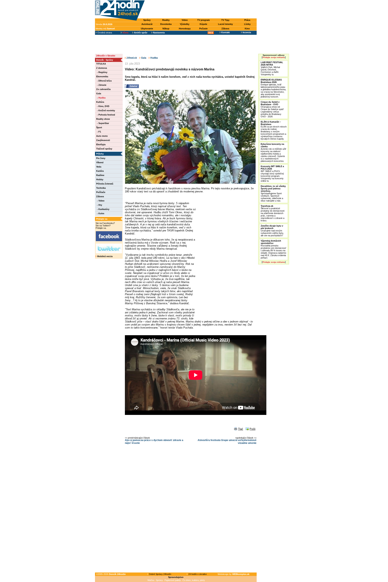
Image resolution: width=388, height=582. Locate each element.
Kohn (101, 213)
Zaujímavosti (103, 140)
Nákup (165, 28)
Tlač (240, 428)
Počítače (100, 192)
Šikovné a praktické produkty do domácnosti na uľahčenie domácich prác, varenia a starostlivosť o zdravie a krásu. (272, 213)
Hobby (99, 179)
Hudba (101, 97)
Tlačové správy (104, 148)
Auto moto (102, 136)
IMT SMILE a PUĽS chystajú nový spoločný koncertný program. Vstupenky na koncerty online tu (272, 173)
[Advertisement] (201, 9)
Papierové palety (172, 580)
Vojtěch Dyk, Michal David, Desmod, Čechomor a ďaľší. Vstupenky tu (272, 68)
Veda (98, 166)
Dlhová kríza (105, 81)
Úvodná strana (104, 32)
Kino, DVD (103, 106)
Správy (147, 20)
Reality (166, 20)
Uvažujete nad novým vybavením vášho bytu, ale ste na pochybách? (272, 231)
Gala (98, 93)
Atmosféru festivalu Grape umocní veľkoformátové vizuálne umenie (227, 441)
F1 (99, 131)
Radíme (100, 175)
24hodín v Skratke (105, 55)
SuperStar (103, 123)
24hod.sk (131, 57)
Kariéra (100, 171)
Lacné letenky (225, 24)
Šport (99, 127)
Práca (247, 20)
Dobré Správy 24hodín (159, 574)
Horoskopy (185, 28)
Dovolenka (166, 24)
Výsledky (184, 24)
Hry (100, 205)
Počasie (203, 28)
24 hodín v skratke (197, 574)
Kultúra (100, 102)
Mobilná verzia (105, 256)
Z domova (101, 68)
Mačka (151, 580)
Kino (247, 28)
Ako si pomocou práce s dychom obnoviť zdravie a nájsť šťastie (154, 441)
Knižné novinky (106, 110)
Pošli (252, 428)
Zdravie (102, 85)
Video (185, 20)
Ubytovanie (147, 28)
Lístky (247, 24)
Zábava (225, 28)
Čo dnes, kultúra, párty (193, 580)
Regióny (102, 72)
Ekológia (100, 144)
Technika (101, 188)
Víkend (99, 162)
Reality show (103, 119)
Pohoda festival (106, 114)
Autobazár (147, 24)
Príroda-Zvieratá (104, 183)
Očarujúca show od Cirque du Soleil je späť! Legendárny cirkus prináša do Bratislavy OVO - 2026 (272, 109)
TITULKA (101, 64)
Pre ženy (100, 158)
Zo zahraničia (103, 89)
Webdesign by (233, 574)
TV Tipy (225, 20)
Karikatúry (103, 209)
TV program (203, 20)
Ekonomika (102, 76)
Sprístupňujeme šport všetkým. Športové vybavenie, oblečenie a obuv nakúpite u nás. (273, 193)
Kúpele (203, 24)
